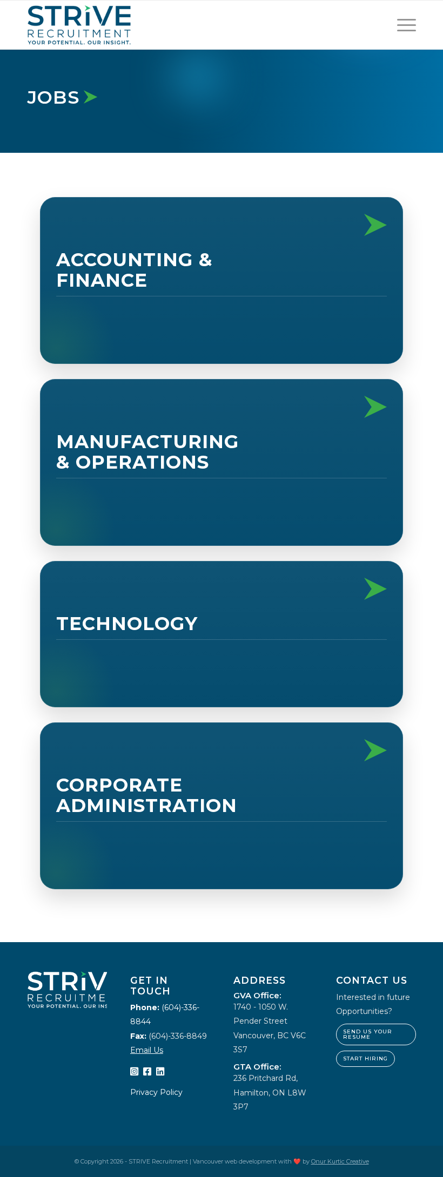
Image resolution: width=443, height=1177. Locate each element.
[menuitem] (401, 25)
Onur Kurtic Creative (340, 1161)
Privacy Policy (156, 1092)
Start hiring (365, 1058)
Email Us (146, 1050)
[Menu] (401, 25)
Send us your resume (367, 1034)
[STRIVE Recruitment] (79, 25)
